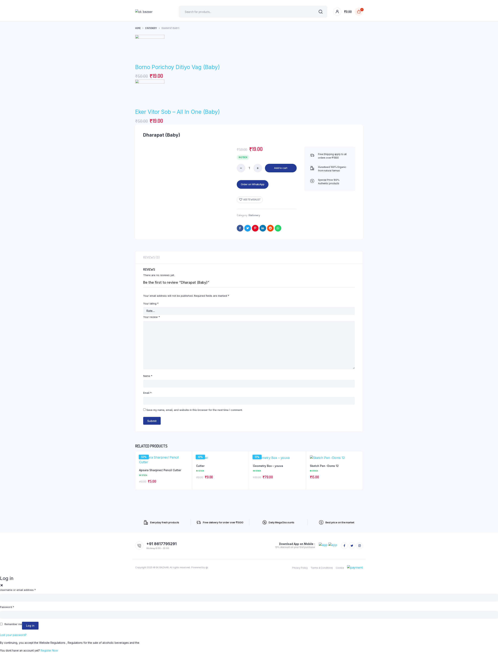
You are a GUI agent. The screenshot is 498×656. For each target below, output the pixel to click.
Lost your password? (13, 635)
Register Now (49, 650)
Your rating (151, 303)
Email (147, 392)
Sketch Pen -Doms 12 (324, 465)
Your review (151, 316)
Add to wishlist (251, 199)
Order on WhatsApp (252, 184)
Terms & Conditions (322, 567)
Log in (30, 625)
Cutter (200, 465)
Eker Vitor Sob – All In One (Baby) (177, 112)
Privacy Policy (300, 567)
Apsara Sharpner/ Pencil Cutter (160, 470)
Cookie (340, 567)
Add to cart (280, 167)
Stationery (151, 28)
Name (147, 375)
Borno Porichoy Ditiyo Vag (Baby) (177, 67)
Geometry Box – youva (268, 465)
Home (138, 28)
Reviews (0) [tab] (151, 257)
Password (7, 607)
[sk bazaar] (151, 11)
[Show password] (494, 615)
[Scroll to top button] (489, 647)
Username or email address (18, 589)
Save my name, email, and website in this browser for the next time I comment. (194, 409)
